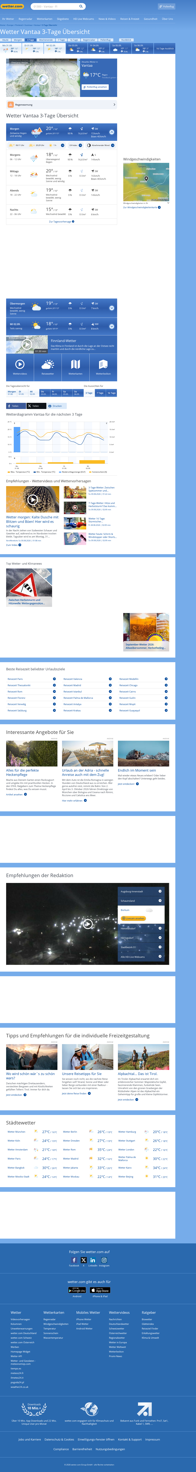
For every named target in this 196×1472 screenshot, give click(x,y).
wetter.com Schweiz (21, 1337)
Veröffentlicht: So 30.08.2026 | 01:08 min (23, 540)
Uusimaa (28, 25)
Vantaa (37, 25)
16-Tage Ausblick (165, 48)
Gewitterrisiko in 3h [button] (131, 203)
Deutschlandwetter (119, 1323)
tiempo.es (16, 1368)
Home (2, 25)
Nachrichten (115, 1319)
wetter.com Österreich (22, 1342)
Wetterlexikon (116, 1351)
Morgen (18, 39)
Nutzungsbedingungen (110, 1449)
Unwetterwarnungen (21, 1328)
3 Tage (30, 39)
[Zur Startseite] (12, 6)
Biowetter (147, 1319)
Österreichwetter (118, 1333)
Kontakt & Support (130, 1439)
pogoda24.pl (17, 1382)
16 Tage (74, 39)
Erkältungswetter (151, 1333)
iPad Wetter (82, 1323)
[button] (61, 132)
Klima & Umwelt (150, 1337)
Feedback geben (109, 77)
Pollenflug (105, 39)
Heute (5, 39)
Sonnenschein (50, 1333)
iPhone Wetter (83, 1319)
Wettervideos (119, 1312)
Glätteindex (148, 1323)
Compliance (61, 1449)
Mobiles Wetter (88, 1312)
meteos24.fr (17, 1373)
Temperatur (49, 1328)
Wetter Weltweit (117, 1346)
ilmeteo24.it (17, 1377)
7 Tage (61, 39)
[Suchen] (80, 6)
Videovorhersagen (20, 1319)
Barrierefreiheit (82, 1449)
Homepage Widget (20, 1351)
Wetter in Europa (118, 1342)
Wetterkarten (53, 1312)
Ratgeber (149, 1312)
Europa (10, 25)
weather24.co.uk (19, 1386)
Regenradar (89, 39)
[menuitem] (8, 18)
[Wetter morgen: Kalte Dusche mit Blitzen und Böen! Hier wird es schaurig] (32, 499)
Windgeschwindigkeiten (55, 1323)
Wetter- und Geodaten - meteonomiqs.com (23, 1362)
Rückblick (126, 39)
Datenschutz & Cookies (59, 1439)
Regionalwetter (117, 1337)
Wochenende (46, 39)
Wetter (16, 1312)
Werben (15, 1346)
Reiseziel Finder (150, 1328)
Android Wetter (84, 1328)
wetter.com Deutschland (23, 1333)
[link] (8, 19)
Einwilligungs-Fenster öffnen (96, 1439)
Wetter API (16, 1356)
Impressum (152, 1439)
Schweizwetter (116, 1328)
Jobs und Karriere (30, 1439)
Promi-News (115, 1356)
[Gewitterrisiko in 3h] (146, 182)
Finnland (19, 25)
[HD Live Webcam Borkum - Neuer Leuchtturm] (87, 924)
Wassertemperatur (53, 1337)
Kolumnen (16, 1323)
